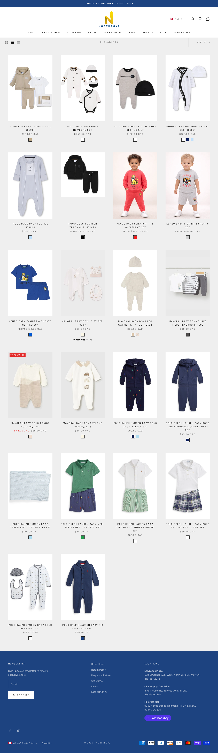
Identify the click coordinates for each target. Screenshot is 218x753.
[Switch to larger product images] (6, 42)
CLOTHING (74, 32)
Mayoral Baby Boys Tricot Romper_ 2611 (30, 425)
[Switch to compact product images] (18, 42)
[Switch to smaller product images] (12, 42)
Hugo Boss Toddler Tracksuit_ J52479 (82, 225)
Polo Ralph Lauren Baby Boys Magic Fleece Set (135, 425)
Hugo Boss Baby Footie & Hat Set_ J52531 (187, 128)
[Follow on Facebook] (10, 731)
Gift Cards (97, 680)
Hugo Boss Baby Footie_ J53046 (30, 225)
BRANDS (148, 32)
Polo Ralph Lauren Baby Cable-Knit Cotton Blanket (30, 526)
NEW (30, 32)
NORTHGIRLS (182, 32)
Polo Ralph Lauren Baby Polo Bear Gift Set (30, 627)
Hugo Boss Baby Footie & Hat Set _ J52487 (135, 128)
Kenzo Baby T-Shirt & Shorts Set (187, 225)
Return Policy (98, 669)
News (94, 686)
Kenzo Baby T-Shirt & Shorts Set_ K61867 (30, 323)
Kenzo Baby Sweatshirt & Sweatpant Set (135, 225)
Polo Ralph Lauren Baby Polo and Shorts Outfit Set (187, 526)
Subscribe (21, 695)
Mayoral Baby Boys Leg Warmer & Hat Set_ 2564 (135, 323)
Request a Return (101, 675)
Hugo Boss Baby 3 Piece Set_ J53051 (30, 128)
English (47, 743)
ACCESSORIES (113, 32)
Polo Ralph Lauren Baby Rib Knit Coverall (82, 627)
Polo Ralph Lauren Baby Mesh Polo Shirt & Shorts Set (83, 526)
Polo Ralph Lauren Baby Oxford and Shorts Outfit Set (135, 527)
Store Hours (97, 664)
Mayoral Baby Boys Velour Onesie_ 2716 (83, 425)
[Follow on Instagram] (18, 731)
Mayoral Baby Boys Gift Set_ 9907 (83, 323)
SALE (163, 32)
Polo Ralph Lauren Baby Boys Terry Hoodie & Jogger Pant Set (187, 426)
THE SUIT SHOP (50, 32)
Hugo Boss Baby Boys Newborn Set (82, 128)
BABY (132, 32)
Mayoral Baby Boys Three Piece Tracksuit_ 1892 (188, 323)
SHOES (92, 32)
